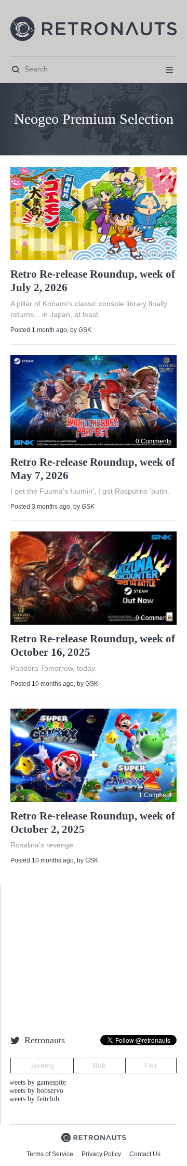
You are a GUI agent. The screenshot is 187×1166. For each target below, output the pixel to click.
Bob (99, 1065)
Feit (150, 1065)
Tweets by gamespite (35, 1082)
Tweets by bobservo (34, 1091)
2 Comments (153, 253)
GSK (84, 330)
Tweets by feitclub (32, 1099)
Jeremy (42, 1065)
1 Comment (155, 795)
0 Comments (153, 441)
